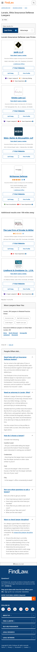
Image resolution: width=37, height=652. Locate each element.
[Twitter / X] (15, 609)
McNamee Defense (18, 176)
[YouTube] (9, 609)
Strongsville (23, 333)
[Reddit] (26, 609)
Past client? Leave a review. (18, 55)
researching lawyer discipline (23, 532)
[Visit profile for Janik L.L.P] (18, 45)
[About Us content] (34, 615)
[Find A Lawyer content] (34, 621)
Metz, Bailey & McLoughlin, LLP (18, 138)
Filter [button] (5, 19)
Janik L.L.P (18, 52)
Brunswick (15, 335)
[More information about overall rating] (24, 179)
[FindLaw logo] (10, 2)
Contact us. (8, 586)
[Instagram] (21, 609)
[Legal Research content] (34, 632)
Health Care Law (21, 322)
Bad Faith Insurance (23, 318)
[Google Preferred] (32, 609)
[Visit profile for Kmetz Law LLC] (18, 91)
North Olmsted (13, 333)
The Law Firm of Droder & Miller (18, 230)
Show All (3, 345)
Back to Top (19, 564)
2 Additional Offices (19, 64)
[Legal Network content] (34, 638)
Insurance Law (9, 318)
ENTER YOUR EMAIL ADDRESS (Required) (13, 595)
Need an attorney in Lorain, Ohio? (17, 392)
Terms (3, 647)
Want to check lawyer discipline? (16, 520)
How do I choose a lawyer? (14, 436)
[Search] (34, 3)
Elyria (5, 333)
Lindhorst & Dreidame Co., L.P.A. (18, 270)
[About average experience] (25, 81)
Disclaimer (18, 647)
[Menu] (2, 2)
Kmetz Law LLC (18, 97)
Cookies (26, 647)
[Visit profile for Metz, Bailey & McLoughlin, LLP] (18, 131)
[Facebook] (3, 609)
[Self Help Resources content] (34, 626)
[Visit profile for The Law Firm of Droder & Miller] (18, 224)
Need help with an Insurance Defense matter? (15, 358)
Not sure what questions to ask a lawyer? (17, 491)
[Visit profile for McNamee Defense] (18, 170)
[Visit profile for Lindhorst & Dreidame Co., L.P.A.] (18, 264)
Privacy (10, 647)
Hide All (11, 345)
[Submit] (34, 599)
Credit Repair (9, 322)
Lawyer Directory (5, 7)
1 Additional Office (19, 190)
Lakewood (6, 335)
